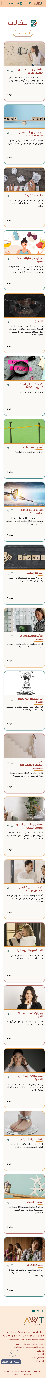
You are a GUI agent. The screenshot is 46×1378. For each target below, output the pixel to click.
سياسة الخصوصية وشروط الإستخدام (29, 1347)
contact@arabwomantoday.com (30, 1344)
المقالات (24, 33)
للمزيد (11, 95)
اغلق (4, 1353)
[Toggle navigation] (4, 3)
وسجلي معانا (22, 1359)
